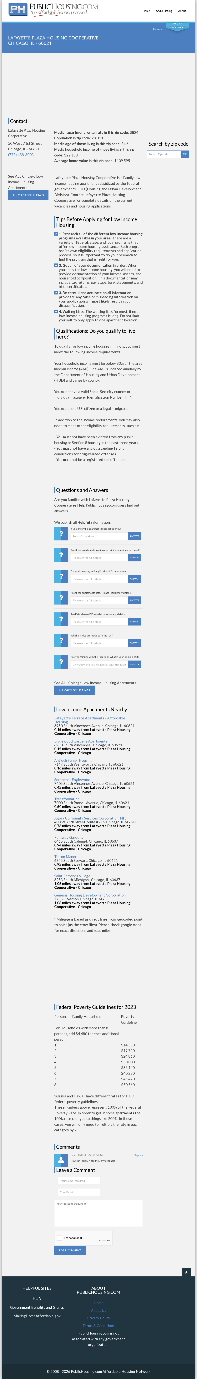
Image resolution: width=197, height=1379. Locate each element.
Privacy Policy (98, 1318)
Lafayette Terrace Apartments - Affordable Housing (89, 720)
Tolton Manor (65, 856)
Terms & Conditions (99, 1325)
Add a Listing (164, 11)
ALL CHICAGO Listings (28, 195)
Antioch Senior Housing (73, 760)
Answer (134, 536)
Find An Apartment (177, 25)
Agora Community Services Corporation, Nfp (90, 818)
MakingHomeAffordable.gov (37, 1316)
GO (185, 154)
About (182, 11)
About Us (98, 1310)
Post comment (70, 1250)
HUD (37, 1298)
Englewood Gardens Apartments (80, 741)
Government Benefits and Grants (37, 1307)
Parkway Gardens (68, 837)
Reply (137, 1155)
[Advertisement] (98, 85)
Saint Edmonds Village (72, 876)
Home (146, 11)
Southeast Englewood (72, 779)
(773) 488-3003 (21, 154)
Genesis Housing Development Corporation (90, 895)
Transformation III (69, 799)
